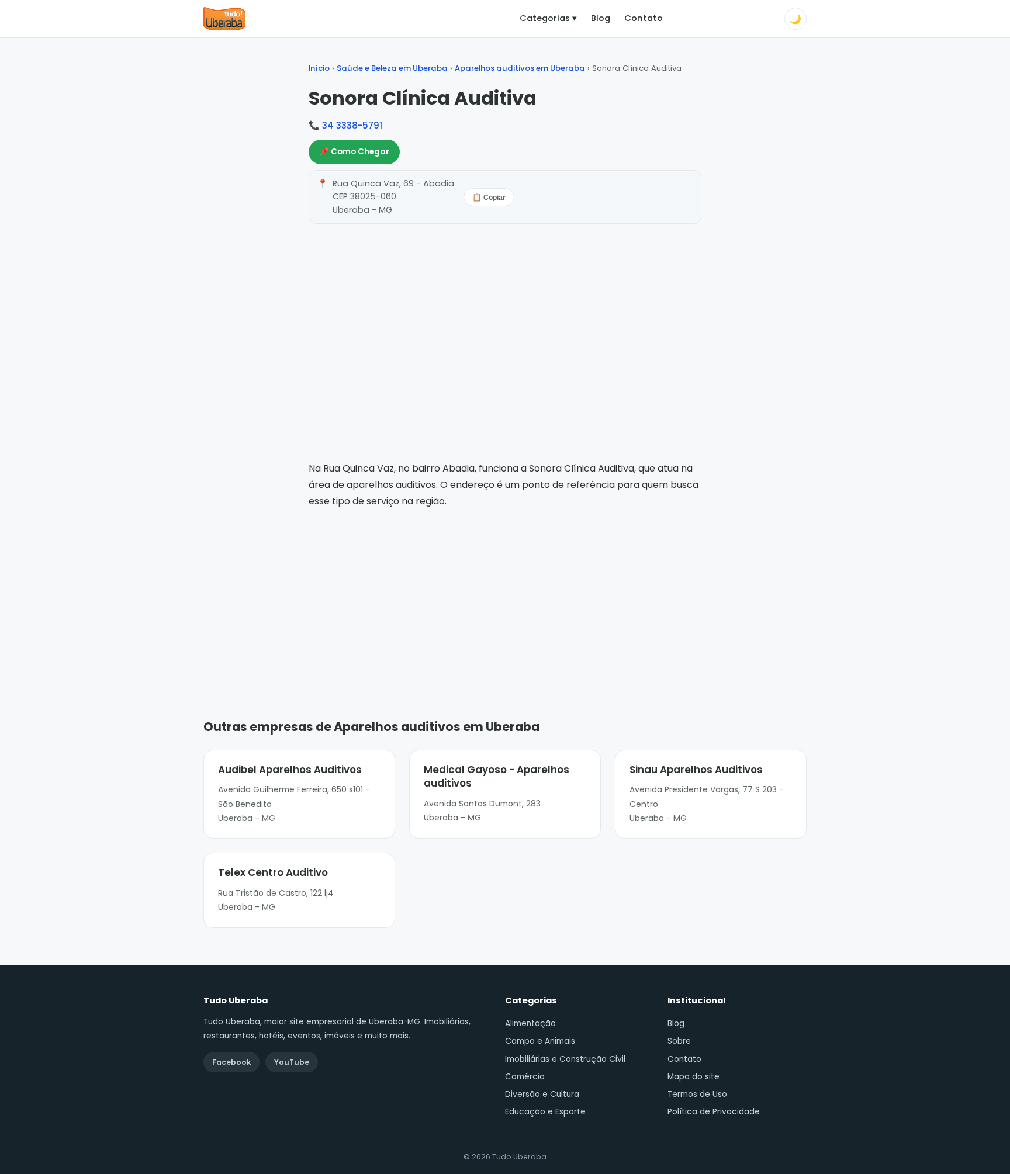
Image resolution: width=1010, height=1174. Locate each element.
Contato (643, 18)
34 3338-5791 (352, 125)
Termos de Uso (697, 1094)
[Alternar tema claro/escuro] (795, 19)
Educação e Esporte (545, 1111)
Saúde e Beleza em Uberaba (392, 68)
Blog (600, 18)
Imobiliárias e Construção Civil (565, 1059)
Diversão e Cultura (542, 1094)
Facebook (231, 1062)
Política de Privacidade (713, 1111)
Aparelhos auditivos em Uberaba (520, 68)
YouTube (291, 1062)
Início (319, 68)
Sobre (679, 1041)
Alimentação (530, 1023)
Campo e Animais (540, 1041)
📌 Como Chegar (354, 151)
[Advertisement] (505, 597)
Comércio (525, 1076)
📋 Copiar (489, 197)
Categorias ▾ (548, 18)
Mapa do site (693, 1076)
